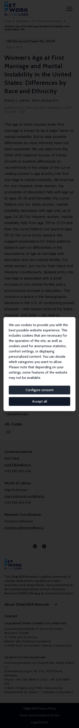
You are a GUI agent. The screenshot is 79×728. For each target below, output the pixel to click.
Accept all (39, 401)
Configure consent (40, 390)
